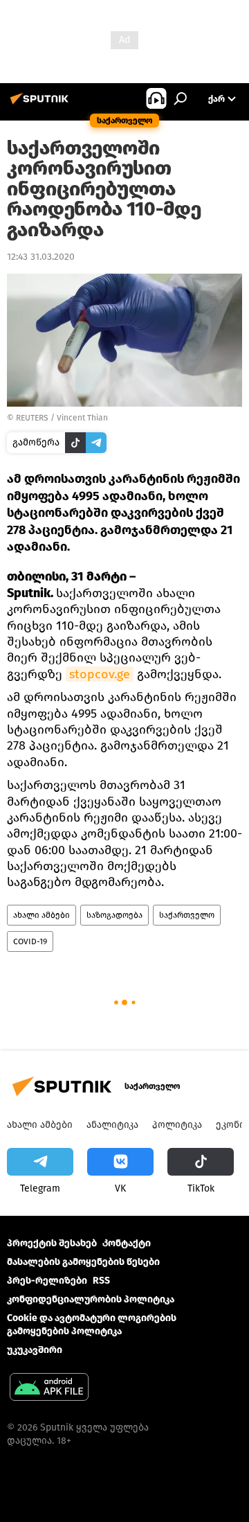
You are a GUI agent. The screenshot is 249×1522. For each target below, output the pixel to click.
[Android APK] (49, 1388)
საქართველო (186, 915)
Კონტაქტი (126, 1243)
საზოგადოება (114, 915)
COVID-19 (30, 941)
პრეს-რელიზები (47, 1280)
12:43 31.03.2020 (41, 257)
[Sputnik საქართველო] (41, 104)
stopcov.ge (99, 674)
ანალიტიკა (112, 1125)
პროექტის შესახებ (52, 1243)
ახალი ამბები (41, 915)
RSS (101, 1280)
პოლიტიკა (177, 1125)
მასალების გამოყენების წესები (83, 1262)
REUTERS (32, 418)
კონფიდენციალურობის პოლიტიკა (90, 1299)
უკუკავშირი (34, 1350)
